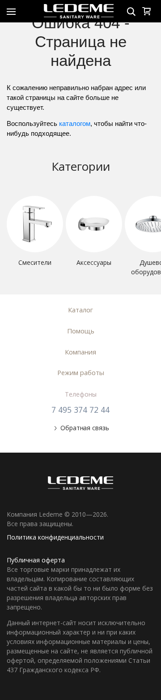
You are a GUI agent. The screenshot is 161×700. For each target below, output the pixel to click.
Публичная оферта (36, 560)
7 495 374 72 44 (80, 409)
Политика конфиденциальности (55, 537)
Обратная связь (84, 427)
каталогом (74, 123)
